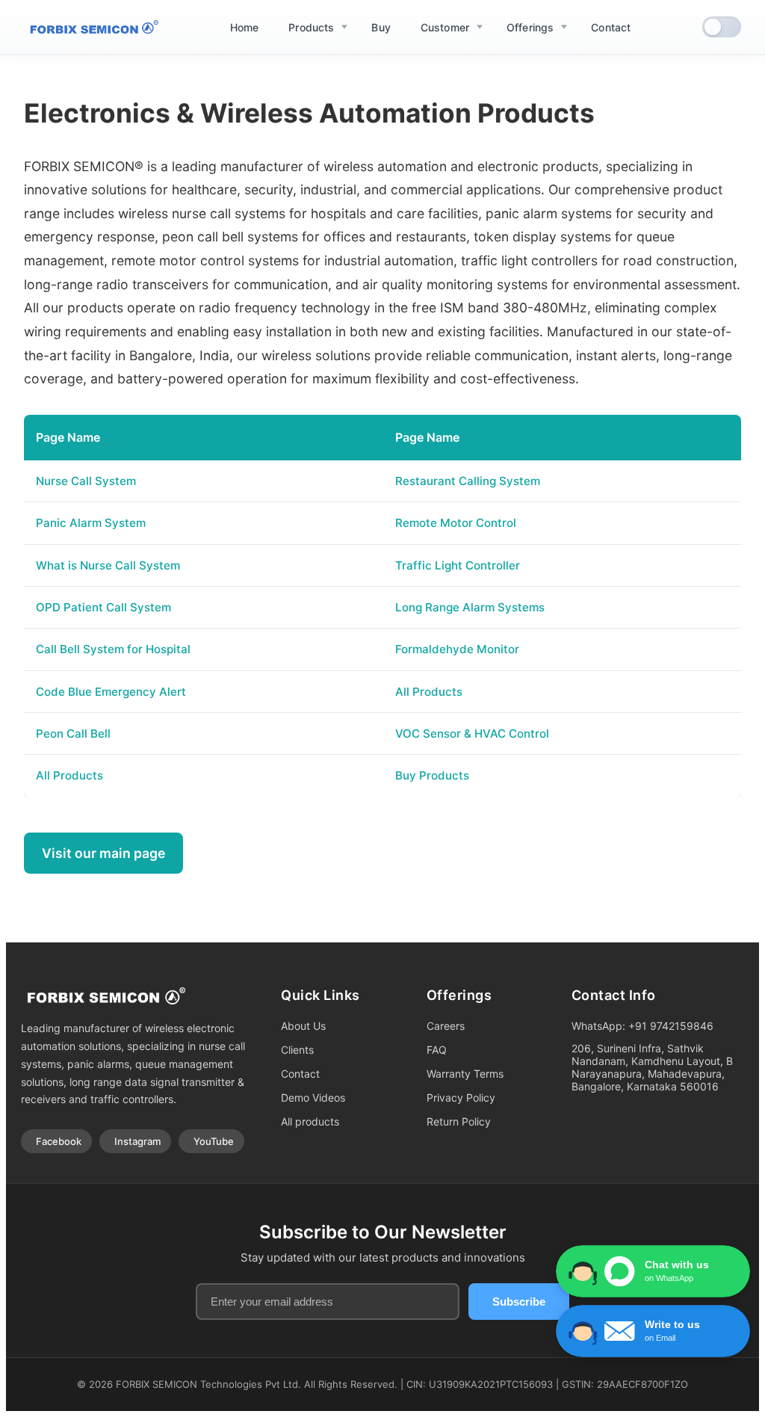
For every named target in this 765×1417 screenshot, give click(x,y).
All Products (428, 692)
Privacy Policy (461, 1097)
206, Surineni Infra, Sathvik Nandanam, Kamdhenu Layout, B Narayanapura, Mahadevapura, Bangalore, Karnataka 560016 (652, 1067)
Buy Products (432, 775)
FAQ (437, 1049)
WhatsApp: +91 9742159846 (642, 1025)
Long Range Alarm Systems (470, 607)
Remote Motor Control (455, 523)
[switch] (721, 26)
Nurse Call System (86, 481)
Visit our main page (103, 853)
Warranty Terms (465, 1073)
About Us (303, 1025)
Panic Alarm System (91, 523)
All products (310, 1121)
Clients (297, 1049)
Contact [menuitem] (611, 27)
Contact (300, 1073)
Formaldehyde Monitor (457, 649)
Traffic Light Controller (457, 565)
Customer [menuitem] (445, 27)
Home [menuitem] (244, 27)
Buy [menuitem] (380, 27)
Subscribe (518, 1301)
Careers (446, 1025)
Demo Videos (313, 1097)
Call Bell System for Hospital (113, 649)
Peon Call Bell (73, 733)
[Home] (91, 27)
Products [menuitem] (311, 27)
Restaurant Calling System (467, 481)
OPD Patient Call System (103, 607)
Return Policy (459, 1121)
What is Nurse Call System (108, 565)
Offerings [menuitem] (530, 27)
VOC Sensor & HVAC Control (472, 733)
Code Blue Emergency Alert (111, 692)
